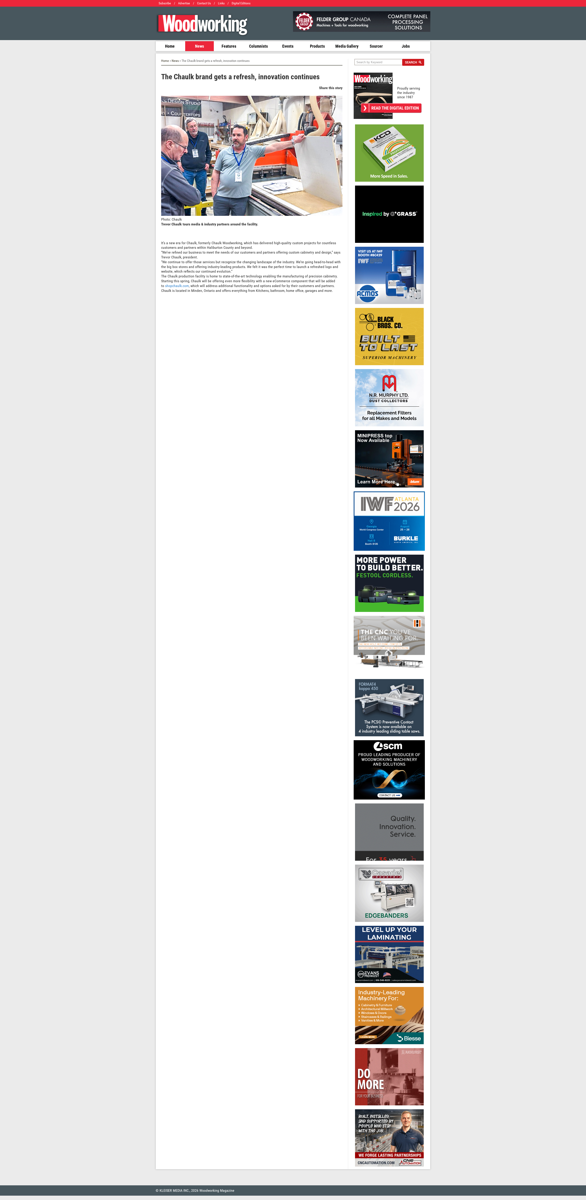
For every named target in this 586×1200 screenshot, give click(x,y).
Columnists (258, 46)
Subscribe (165, 3)
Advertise (184, 3)
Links (221, 3)
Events (287, 46)
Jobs (406, 46)
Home (170, 46)
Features (229, 46)
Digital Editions (241, 3)
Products (317, 46)
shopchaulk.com (177, 286)
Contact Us (204, 3)
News (199, 46)
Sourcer (376, 46)
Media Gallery (346, 46)
